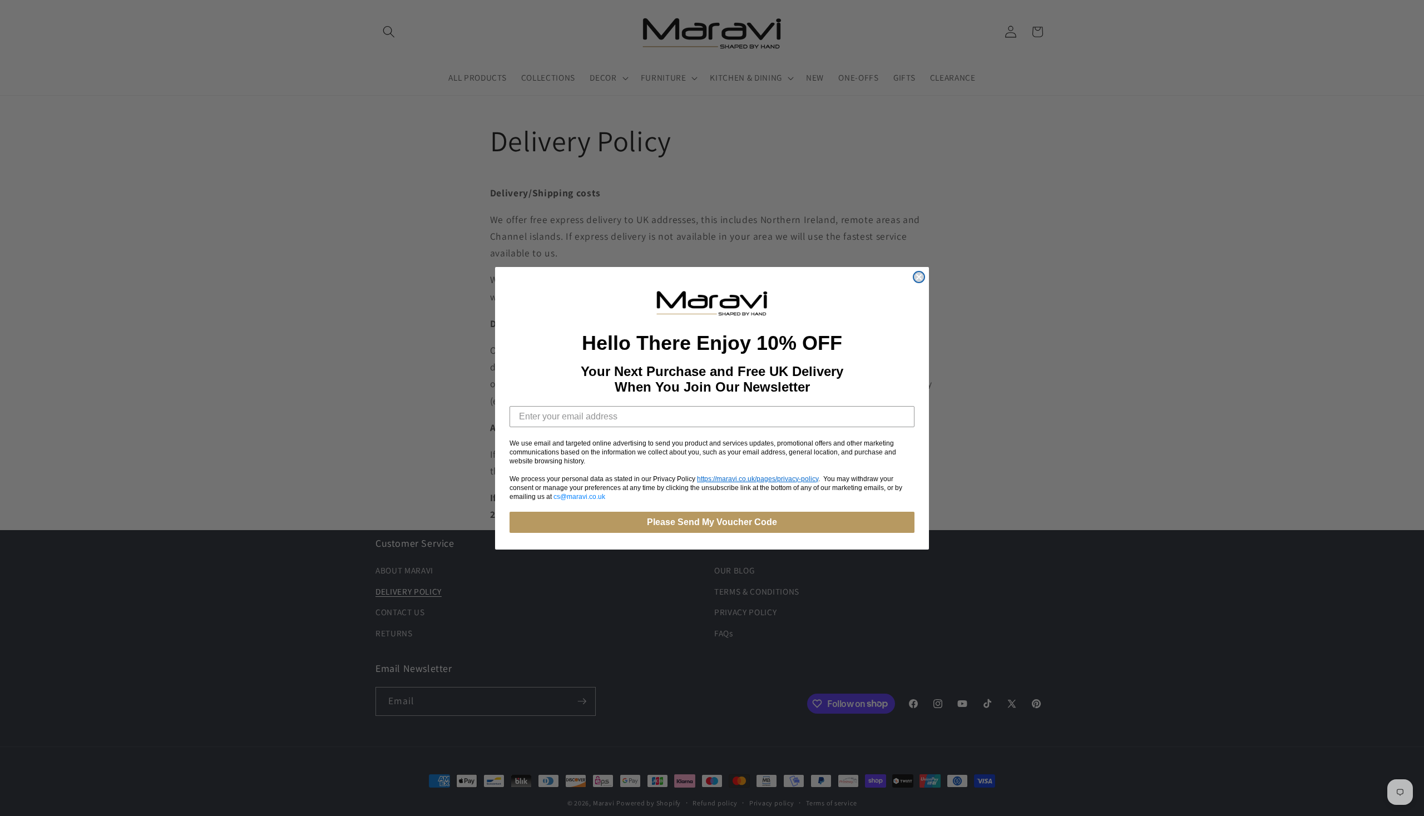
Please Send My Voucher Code (712, 521)
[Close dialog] (918, 277)
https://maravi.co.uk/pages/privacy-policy (757, 478)
